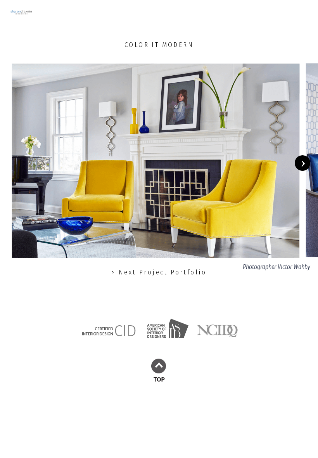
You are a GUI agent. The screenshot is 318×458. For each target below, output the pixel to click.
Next (306, 163)
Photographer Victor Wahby (276, 267)
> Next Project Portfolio (159, 272)
